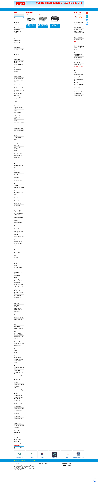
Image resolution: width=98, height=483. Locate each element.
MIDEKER (16, 257)
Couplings (16, 135)
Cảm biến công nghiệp (18, 97)
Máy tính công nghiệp (18, 243)
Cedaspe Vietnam (17, 27)
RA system (76, 49)
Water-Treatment (77, 97)
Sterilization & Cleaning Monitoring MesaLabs (18, 360)
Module (15, 265)
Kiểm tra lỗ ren (17, 207)
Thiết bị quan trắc (17, 411)
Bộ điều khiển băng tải (18, 83)
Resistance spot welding (18, 328)
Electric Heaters (17, 157)
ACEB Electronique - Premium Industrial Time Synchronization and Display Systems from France (79, 45)
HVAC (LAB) (76, 77)
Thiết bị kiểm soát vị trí (18, 402)
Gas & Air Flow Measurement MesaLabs (18, 179)
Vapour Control (17, 436)
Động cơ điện (16, 145)
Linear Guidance (17, 226)
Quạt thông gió (17, 322)
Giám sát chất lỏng (17, 189)
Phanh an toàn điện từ (18, 282)
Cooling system (17, 133)
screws (15, 350)
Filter (15, 169)
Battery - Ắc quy (17, 67)
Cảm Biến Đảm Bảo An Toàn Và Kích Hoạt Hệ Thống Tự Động (19, 100)
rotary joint (16, 338)
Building (75, 70)
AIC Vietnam (16, 22)
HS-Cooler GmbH (77, 59)
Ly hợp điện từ (16, 234)
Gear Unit (16, 185)
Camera (15, 110)
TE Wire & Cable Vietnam (18, 49)
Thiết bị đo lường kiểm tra (79, 91)
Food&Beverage (77, 76)
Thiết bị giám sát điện (18, 395)
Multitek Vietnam (17, 42)
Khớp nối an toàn (17, 205)
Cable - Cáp (16, 95)
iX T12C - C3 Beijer (77, 25)
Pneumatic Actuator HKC (18, 301)
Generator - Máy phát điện (19, 187)
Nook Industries (17, 275)
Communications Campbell (19, 122)
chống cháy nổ (17, 115)
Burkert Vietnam (17, 25)
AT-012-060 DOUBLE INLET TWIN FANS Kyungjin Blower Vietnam (43, 25)
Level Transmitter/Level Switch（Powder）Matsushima (18, 214)
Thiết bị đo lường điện (18, 389)
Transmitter (16, 428)
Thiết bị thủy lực (17, 416)
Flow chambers (17, 172)
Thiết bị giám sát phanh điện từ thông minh (18, 398)
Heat (15, 194)
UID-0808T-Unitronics (78, 34)
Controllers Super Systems (19, 130)
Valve (15, 434)
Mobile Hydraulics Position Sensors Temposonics (19, 261)
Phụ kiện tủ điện (17, 290)
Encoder (15, 159)
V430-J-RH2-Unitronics (78, 22)
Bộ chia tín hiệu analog (18, 78)
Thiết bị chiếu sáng (17, 370)
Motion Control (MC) (18, 267)
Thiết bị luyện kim (17, 406)
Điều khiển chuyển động (18, 143)
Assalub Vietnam (17, 24)
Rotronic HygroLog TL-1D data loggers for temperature (79, 32)
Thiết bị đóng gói (17, 393)
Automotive (76, 69)
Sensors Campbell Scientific (19, 354)
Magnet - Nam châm (18, 238)
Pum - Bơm (16, 321)
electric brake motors (18, 155)
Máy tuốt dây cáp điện (18, 245)
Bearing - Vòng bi (17, 76)
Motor (15, 269)
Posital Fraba (16, 303)
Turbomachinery (17, 430)
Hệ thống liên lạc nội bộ (18, 192)
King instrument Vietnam (18, 38)
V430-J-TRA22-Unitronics (78, 24)
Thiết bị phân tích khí (18, 410)
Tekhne (15, 362)
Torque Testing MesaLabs (19, 425)
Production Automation (18, 319)
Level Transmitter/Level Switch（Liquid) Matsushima (19, 211)
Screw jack (16, 348)
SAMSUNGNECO (17, 345)
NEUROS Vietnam (17, 270)
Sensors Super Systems (18, 355)
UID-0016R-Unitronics (78, 29)
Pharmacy (76, 82)
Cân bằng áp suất (17, 112)
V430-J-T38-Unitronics (78, 37)
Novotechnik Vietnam (78, 64)
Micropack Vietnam (17, 40)
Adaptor (15, 57)
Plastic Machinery (17, 295)
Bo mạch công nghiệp (18, 93)
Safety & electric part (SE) (19, 343)
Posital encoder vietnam (78, 52)
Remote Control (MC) (18, 326)
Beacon (15, 73)
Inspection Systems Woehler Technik (17, 201)
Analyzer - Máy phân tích (18, 64)
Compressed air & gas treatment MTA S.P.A (18, 124)
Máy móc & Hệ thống (18, 241)
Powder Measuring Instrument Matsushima (18, 309)
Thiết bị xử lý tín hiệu (18, 421)
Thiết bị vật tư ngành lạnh (19, 420)
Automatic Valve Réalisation (79, 51)
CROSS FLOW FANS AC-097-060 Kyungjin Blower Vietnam (31, 25)
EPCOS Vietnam (17, 29)
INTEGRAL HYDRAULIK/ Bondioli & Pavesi (18, 36)
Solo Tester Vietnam (18, 45)
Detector (15, 139)
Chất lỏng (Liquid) (17, 114)
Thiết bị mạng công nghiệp (19, 408)
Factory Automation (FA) (18, 165)
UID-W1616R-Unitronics (78, 27)
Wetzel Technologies (18, 443)
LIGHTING (16, 220)
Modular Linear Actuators (18, 263)
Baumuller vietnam (17, 69)
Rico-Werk (16, 330)
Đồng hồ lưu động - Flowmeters (17, 148)
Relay (15, 324)
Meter (15, 255)
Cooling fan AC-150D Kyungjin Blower (55, 25)
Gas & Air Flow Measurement (17, 177)
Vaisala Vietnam (17, 432)
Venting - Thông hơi (17, 439)
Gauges (15, 183)
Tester (15, 365)
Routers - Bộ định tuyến (18, 341)
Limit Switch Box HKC (18, 222)
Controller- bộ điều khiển (18, 128)
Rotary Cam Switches (18, 331)
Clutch (15, 120)
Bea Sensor (16, 71)
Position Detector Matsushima (17, 306)
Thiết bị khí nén (17, 400)
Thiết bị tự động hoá (78, 95)
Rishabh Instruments (78, 57)
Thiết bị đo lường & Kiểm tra (19, 384)
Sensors (15, 352)
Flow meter (16, 174)
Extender (16, 163)
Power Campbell (17, 311)
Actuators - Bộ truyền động (19, 56)
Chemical (76, 72)
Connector (16, 126)
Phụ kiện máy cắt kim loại (18, 289)
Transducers (16, 427)
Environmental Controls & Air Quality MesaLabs (18, 161)
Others (15, 277)
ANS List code (16, 66)
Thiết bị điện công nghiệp (18, 375)
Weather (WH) (17, 441)
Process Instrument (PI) (18, 317)
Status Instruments (17, 357)
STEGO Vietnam (17, 47)
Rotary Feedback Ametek (18, 336)
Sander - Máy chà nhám (18, 347)
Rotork (15, 339)
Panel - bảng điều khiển (18, 280)
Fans (15, 167)
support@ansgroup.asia (79, 16)
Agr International (17, 59)
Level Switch (16, 208)
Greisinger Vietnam (17, 34)
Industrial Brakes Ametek (18, 196)
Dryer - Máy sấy (17, 152)
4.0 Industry (16, 54)
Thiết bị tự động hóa (18, 418)
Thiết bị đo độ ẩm (17, 382)
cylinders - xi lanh (17, 137)
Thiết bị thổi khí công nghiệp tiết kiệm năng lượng (19, 414)
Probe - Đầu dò (17, 313)
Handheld (16, 190)
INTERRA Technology (78, 60)
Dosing (15, 150)
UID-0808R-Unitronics (78, 39)
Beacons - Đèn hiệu (17, 74)
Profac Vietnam (17, 44)
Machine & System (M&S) (19, 236)
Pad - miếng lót (17, 279)
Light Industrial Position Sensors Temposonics (18, 218)
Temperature (16, 364)
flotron (15, 170)
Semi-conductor (77, 87)
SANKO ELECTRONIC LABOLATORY (78, 55)
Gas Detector (16, 181)
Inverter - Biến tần (17, 203)
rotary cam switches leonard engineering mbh (18, 334)
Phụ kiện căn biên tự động (19, 284)
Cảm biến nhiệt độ (17, 105)
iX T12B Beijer (76, 35)
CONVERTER (16, 132)
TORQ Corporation (17, 423)
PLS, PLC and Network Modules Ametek (18, 299)
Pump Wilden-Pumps (78, 62)
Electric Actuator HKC (18, 153)
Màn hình (16, 239)
